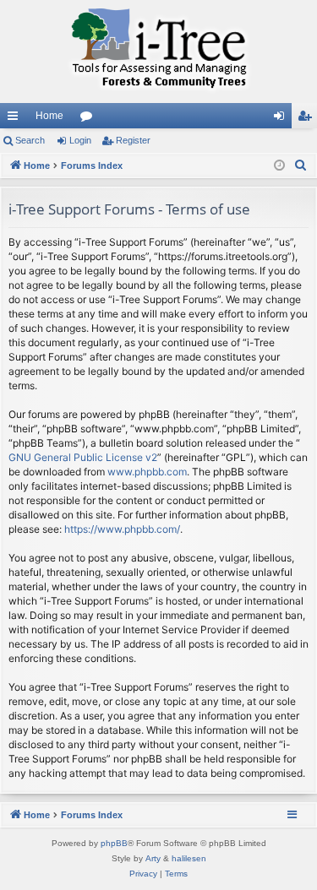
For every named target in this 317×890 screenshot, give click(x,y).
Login (80, 140)
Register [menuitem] (307, 119)
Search (30, 140)
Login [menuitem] (282, 119)
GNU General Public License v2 (82, 457)
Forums (89, 119)
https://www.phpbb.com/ (122, 529)
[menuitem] (301, 165)
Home (49, 116)
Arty (153, 858)
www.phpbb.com (147, 471)
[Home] (158, 51)
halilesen (189, 858)
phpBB (114, 843)
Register (133, 140)
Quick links (16, 119)
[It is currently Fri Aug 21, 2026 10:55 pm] (279, 166)
